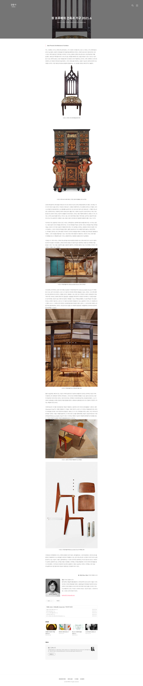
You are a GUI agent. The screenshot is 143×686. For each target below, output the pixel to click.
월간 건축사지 (52, 648)
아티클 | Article (50, 607)
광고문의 (82, 679)
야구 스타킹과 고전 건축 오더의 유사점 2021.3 (55, 616)
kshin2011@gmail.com (68, 595)
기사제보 (76, 679)
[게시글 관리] (53, 601)
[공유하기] (51, 601)
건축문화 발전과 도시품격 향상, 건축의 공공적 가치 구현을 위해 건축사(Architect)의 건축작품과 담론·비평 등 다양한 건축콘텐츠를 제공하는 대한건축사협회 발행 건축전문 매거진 (69, 650)
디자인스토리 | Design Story (59, 607)
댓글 (47, 642)
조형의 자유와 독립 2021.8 (51, 609)
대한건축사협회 (62, 679)
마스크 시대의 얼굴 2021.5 (51, 612)
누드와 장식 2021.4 (50, 614)
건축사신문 (70, 679)
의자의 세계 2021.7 (50, 611)
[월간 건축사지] (13, 5)
